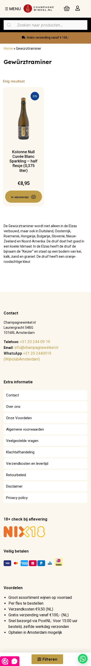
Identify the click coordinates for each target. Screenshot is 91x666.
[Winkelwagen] (67, 8)
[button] (83, 659)
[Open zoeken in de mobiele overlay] (45, 25)
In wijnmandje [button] (20, 197)
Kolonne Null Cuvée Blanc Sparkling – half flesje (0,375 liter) (23, 161)
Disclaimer (14, 486)
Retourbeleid (16, 475)
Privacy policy (17, 498)
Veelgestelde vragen (22, 441)
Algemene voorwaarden (25, 429)
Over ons (13, 406)
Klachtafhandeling (20, 452)
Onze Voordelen (19, 418)
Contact (12, 395)
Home (8, 48)
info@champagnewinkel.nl (36, 347)
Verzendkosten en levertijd (27, 463)
